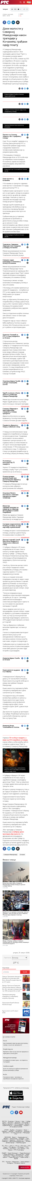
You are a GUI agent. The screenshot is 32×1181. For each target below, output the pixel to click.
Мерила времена (7, 1124)
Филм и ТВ (20, 1140)
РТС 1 (6, 1146)
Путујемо (21, 1138)
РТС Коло (13, 1148)
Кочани (22, 854)
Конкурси (10, 1163)
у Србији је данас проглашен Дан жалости (13, 833)
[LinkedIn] (13, 22)
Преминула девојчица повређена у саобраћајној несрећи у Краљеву (10, 996)
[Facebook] (4, 22)
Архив (16, 1158)
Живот (14, 1137)
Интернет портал (19, 1163)
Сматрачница (18, 1125)
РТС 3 (17, 1146)
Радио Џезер (24, 1157)
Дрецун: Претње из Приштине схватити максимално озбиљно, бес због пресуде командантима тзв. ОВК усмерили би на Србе (12, 988)
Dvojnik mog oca (8, 1049)
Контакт (8, 1161)
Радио (4, 1153)
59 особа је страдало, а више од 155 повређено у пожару (15, 739)
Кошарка (19, 1130)
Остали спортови (16, 1132)
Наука (27, 1140)
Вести (4, 1121)
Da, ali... (5, 1041)
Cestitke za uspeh (8, 1066)
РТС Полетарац (19, 1150)
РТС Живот (21, 1147)
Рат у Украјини (18, 1124)
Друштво (17, 1122)
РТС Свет (23, 1146)
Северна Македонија (10, 854)
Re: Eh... (5, 1074)
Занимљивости (22, 1137)
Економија (25, 1122)
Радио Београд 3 (9, 1154)
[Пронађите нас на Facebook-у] (16, 1112)
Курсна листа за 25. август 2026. (10, 1011)
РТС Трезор (21, 1148)
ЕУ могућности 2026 (16, 1127)
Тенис (25, 1130)
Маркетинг (15, 1161)
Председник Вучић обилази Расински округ (10, 1003)
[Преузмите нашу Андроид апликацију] (16, 1098)
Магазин (8, 1137)
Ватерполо (18, 1131)
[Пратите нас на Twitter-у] (12, 1112)
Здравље (12, 1140)
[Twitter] (9, 22)
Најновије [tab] (5, 968)
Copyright (14, 1174)
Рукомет (11, 1131)
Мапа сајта (25, 1167)
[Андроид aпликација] (16, 1025)
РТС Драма (12, 1147)
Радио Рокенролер (17, 1156)
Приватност (6, 1174)
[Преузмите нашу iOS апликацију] (16, 1093)
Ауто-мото (6, 1132)
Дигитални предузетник (16, 1141)
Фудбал (12, 1130)
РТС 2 (12, 1146)
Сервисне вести (7, 1125)
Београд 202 (20, 1154)
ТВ (3, 1146)
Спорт (6, 1130)
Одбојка (4, 1131)
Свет (23, 1121)
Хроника (10, 1122)
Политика (11, 1121)
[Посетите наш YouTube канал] (21, 1112)
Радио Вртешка (14, 1157)
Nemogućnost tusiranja (10, 1057)
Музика (6, 1138)
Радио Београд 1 (13, 1153)
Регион (17, 1121)
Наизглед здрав (21, 1142)
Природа (5, 1141)
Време (27, 1124)
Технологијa (13, 1138)
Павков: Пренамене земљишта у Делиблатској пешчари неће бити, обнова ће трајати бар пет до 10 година (12, 979)
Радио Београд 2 (25, 1153)
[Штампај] (18, 22)
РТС (3, 1161)
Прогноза (7, 958)
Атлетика (27, 1131)
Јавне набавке (24, 1161)
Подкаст (26, 1125)
